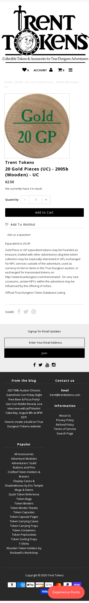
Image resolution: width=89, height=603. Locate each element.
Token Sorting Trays (24, 539)
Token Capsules (24, 512)
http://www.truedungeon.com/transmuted (32, 277)
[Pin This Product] (33, 312)
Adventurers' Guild (24, 463)
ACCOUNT (41, 70)
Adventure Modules (24, 458)
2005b (19, 82)
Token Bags (24, 499)
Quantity (12, 200)
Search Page (65, 433)
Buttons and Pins (24, 467)
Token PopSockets (24, 534)
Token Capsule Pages (24, 517)
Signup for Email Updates (44, 331)
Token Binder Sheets (24, 508)
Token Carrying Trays (24, 526)
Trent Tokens (56, 575)
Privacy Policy (65, 420)
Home (8, 82)
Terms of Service (65, 429)
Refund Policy (65, 424)
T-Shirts (24, 544)
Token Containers (24, 530)
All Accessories (24, 454)
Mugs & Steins (24, 490)
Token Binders (23, 503)
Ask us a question (19, 235)
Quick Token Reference (24, 494)
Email (65, 390)
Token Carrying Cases (24, 521)
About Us (65, 415)
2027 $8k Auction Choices (24, 390)
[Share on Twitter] (26, 312)
